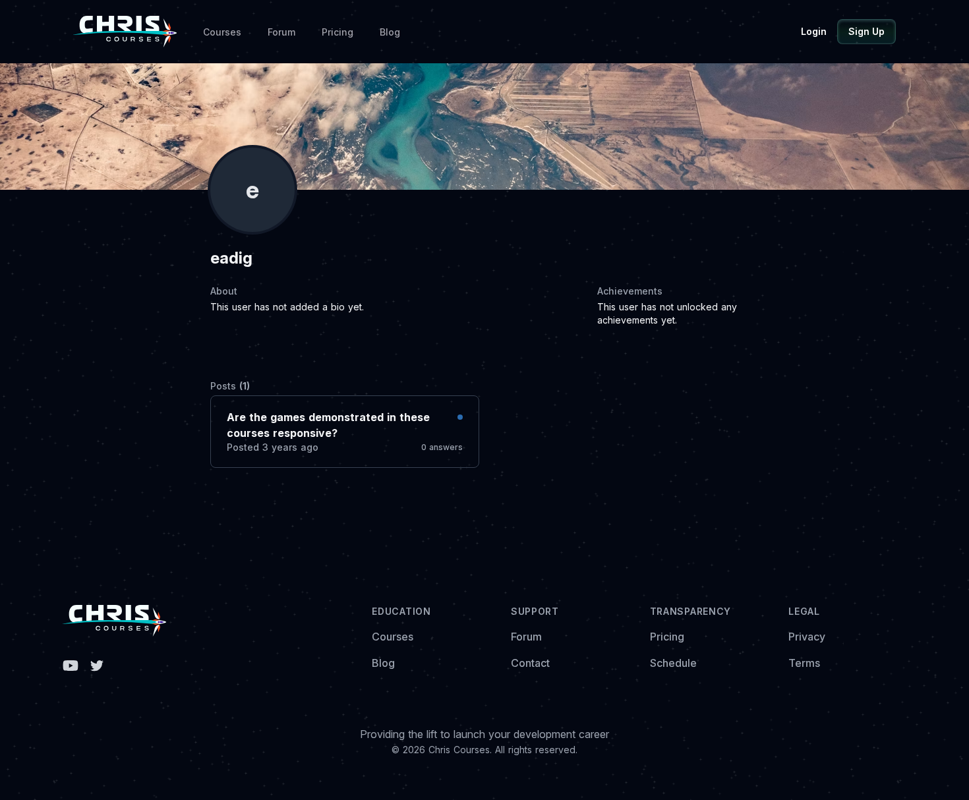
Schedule (673, 663)
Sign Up (866, 31)
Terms (804, 663)
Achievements (629, 291)
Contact (530, 663)
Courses (222, 32)
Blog (390, 32)
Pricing (337, 32)
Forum (281, 32)
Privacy (806, 636)
